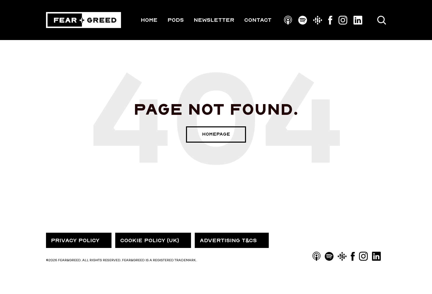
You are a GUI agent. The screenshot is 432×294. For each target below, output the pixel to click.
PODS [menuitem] (176, 20)
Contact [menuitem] (258, 20)
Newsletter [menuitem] (214, 20)
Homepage (216, 134)
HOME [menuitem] (149, 20)
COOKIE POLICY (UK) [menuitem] (149, 240)
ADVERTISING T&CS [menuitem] (228, 240)
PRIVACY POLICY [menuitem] (75, 240)
